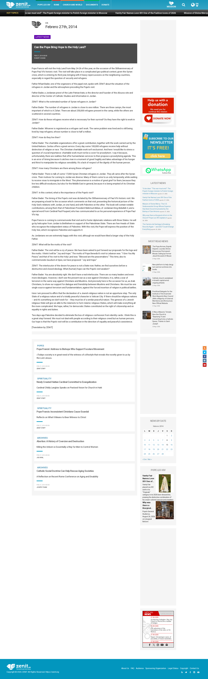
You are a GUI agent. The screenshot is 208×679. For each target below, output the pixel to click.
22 (167, 449)
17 (145, 449)
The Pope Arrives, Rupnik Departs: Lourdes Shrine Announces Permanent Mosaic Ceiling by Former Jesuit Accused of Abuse (161, 251)
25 (149, 454)
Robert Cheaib (39, 58)
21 (163, 449)
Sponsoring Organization (155, 668)
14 (163, 445)
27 (158, 454)
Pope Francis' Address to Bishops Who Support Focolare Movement (70, 349)
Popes (40, 345)
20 (158, 449)
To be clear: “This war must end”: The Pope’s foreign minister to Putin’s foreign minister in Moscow (158, 191)
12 (154, 445)
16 (171, 445)
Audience (140, 668)
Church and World (72, 5)
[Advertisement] (158, 56)
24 (145, 454)
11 (149, 445)
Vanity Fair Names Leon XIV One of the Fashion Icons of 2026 (113, 13)
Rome (56, 5)
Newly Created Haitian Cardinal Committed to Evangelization (66, 382)
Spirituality (44, 378)
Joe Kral (40, 457)
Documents (92, 5)
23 (171, 449)
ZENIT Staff (41, 368)
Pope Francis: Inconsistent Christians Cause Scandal (63, 411)
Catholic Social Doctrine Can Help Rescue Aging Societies (65, 471)
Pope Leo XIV (44, 5)
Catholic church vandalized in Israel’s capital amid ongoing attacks (162, 280)
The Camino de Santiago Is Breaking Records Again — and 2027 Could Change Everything (158, 226)
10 (145, 445)
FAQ (132, 668)
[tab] (150, 613)
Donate (105, 5)
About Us (125, 668)
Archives (42, 438)
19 (154, 449)
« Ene (145, 459)
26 (154, 454)
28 (163, 454)
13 (158, 445)
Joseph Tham (42, 487)
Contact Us (194, 668)
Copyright (184, 668)
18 (149, 449)
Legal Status (173, 668)
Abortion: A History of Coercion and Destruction (60, 441)
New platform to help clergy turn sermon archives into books (162, 267)
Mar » (150, 459)
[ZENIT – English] (21, 5)
